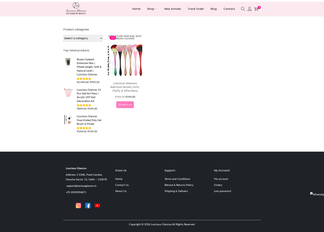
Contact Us (122, 185)
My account (221, 179)
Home (118, 179)
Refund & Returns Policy (179, 185)
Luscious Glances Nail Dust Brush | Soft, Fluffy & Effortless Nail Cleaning (125, 89)
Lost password (222, 191)
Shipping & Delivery (176, 191)
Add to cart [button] (127, 105)
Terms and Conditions (177, 179)
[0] (256, 9)
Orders (218, 185)
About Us (121, 191)
